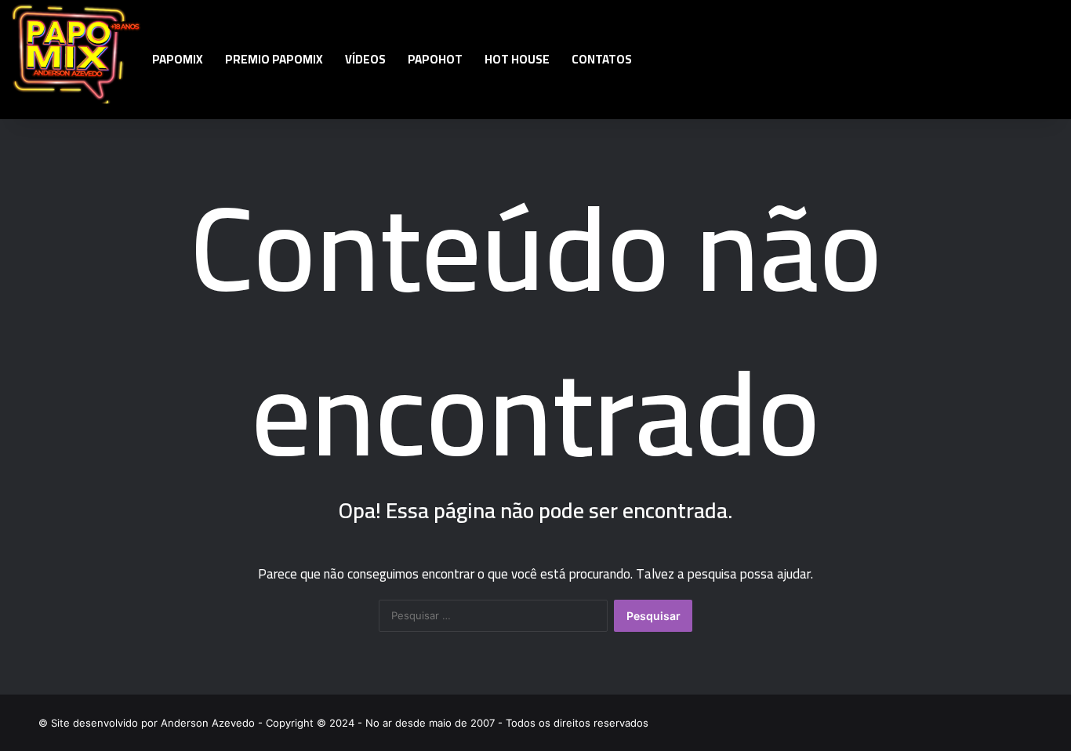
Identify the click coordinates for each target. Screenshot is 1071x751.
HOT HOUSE (517, 59)
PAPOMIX (177, 59)
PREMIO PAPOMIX (274, 59)
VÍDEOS (365, 59)
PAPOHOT (435, 59)
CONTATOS (602, 59)
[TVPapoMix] (76, 52)
